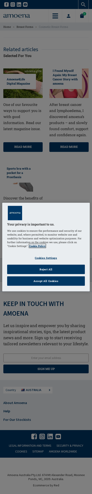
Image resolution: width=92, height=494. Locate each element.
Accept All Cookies (45, 280)
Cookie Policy (37, 246)
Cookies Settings (46, 258)
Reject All (46, 269)
